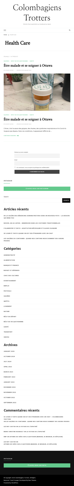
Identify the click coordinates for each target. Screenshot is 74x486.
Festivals (7, 291)
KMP (5, 437)
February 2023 (9, 377)
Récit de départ (10, 317)
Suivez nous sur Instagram (37, 189)
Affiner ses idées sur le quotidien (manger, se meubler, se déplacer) (36, 437)
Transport (8, 332)
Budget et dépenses (11, 270)
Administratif (9, 255)
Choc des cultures (11, 276)
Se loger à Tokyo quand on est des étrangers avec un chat (28, 233)
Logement (8, 306)
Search (6, 196)
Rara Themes (32, 480)
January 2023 (9, 382)
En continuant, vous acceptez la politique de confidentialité (32, 168)
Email (15, 160)
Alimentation (9, 260)
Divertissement (10, 281)
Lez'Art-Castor (9, 70)
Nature (6, 311)
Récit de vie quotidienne (19, 61)
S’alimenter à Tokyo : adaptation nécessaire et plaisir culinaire (30, 228)
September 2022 (10, 403)
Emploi (6, 286)
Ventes (6, 337)
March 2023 (8, 372)
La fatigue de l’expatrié (28, 427)
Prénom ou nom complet (21, 152)
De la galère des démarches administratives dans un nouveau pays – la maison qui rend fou (37, 217)
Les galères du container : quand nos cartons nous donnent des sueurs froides (34, 240)
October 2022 (9, 397)
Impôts (6, 301)
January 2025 (9, 351)
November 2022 (10, 392)
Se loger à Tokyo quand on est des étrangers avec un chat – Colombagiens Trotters (33, 418)
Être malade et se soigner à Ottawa (28, 65)
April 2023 (8, 367)
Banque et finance (11, 265)
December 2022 (10, 387)
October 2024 (9, 356)
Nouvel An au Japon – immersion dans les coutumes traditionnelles (32, 223)
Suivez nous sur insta (37, 465)
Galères (6, 61)
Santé (32, 61)
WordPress (14, 483)
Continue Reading (10, 136)
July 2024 (7, 362)
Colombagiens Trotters (22, 478)
